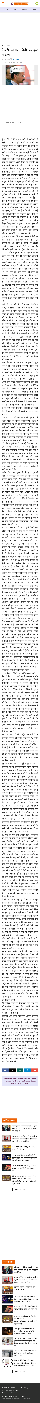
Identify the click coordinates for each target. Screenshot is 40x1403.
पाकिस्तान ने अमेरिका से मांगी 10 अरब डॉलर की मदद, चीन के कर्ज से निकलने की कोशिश (25, 1128)
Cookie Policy (23, 1388)
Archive (8, 45)
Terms (12, 1388)
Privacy (4, 1388)
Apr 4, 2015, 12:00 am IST (13, 62)
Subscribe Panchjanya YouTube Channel (20, 1078)
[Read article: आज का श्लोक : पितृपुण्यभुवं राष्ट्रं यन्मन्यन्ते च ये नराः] (6, 1148)
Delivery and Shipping (9, 1393)
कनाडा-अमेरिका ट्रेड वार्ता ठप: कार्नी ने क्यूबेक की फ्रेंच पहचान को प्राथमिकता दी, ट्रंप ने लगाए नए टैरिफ (24, 1138)
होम (3, 9)
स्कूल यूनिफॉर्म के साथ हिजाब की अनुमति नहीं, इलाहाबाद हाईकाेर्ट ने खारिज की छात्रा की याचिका (24, 1331)
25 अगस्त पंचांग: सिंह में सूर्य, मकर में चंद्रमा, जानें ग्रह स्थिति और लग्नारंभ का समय (24, 1168)
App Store (25, 1083)
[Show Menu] (3, 3)
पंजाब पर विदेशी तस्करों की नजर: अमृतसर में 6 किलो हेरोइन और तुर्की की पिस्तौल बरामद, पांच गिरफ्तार (25, 1362)
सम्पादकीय (33, 9)
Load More (20, 1189)
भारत (9, 9)
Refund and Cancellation (10, 1390)
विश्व (15, 9)
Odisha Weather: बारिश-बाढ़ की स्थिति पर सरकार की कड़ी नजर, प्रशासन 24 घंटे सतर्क (25, 1353)
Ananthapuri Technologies (22, 1399)
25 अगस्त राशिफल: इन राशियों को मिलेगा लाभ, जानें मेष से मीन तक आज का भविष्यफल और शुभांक (24, 1157)
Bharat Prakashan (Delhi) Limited (14, 1396)
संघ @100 (23, 9)
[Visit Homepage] (20, 3)
